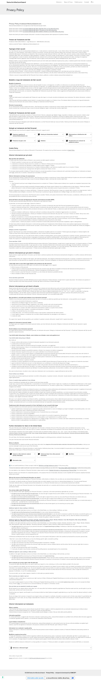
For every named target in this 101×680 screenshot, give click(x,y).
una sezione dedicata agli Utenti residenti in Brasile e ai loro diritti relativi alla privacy (43, 31)
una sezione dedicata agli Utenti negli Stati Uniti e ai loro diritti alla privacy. (41, 28)
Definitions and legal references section (48, 465)
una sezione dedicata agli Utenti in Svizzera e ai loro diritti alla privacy (40, 30)
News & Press (68, 2)
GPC (19, 583)
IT (91, 2)
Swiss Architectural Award (16, 2)
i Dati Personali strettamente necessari (37, 658)
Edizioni (58, 2)
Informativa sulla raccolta (35, 678)
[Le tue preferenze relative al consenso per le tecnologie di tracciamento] (2, 677)
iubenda (10, 658)
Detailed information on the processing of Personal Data (62, 470)
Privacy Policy (50, 672)
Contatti (86, 2)
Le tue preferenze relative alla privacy (57, 678)
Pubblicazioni (78, 2)
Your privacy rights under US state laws (67, 467)
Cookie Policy (71, 150)
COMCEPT (73, 672)
